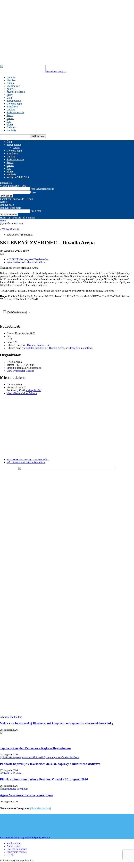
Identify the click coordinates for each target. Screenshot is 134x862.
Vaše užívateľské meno (42, 188)
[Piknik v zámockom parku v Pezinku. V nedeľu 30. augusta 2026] (11, 773)
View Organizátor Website (20, 370)
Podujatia (11, 127)
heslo (33, 192)
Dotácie (11, 109)
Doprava (11, 77)
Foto (9, 121)
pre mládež (86, 348)
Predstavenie (43, 345)
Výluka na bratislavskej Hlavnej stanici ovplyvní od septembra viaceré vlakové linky (56, 723)
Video (10, 124)
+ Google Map (33, 390)
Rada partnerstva (15, 112)
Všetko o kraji (14, 843)
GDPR (3, 201)
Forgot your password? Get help (16, 199)
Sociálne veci (13, 86)
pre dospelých (73, 348)
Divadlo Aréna (56, 348)
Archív (16, 147)
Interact (10, 118)
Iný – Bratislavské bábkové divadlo (26, 262)
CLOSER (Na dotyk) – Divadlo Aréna (28, 259)
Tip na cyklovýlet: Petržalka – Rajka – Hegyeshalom (35, 748)
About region (13, 846)
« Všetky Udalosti (9, 229)
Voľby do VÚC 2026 (18, 177)
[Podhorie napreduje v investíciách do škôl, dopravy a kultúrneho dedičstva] (39, 757)
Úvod (3, 220)
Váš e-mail (35, 210)
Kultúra (10, 83)
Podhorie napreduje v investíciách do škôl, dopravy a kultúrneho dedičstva (50, 764)
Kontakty (11, 130)
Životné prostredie (16, 91)
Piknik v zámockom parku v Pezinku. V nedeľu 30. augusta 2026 (44, 779)
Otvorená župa (14, 103)
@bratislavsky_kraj (40, 808)
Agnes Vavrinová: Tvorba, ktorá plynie (26, 795)
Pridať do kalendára (17, 312)
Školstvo (11, 80)
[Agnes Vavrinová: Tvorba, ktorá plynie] (14, 788)
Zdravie (11, 88)
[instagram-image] (11, 825)
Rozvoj (10, 115)
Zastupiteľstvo (14, 100)
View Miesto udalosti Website (22, 393)
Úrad (9, 97)
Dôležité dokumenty (17, 849)
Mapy (10, 94)
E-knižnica (12, 106)
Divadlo (31, 345)
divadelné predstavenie (36, 348)
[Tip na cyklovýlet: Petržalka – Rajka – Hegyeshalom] (8, 741)
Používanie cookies (16, 852)
